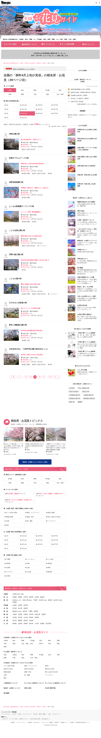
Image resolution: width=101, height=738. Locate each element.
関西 (53, 39)
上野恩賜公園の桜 (74, 395)
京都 (57, 39)
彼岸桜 (8, 563)
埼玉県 (41, 600)
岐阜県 (25, 611)
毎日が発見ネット (46, 719)
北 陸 (6, 608)
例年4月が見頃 (49, 669)
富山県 (20, 608)
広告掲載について (64, 722)
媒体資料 (57, 722)
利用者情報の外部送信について (82, 722)
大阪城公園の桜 (88, 395)
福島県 (42, 597)
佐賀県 (20, 623)
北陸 (44, 39)
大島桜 (8, 567)
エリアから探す (11, 44)
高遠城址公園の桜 (74, 398)
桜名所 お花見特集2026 (10, 39)
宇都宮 (60, 600)
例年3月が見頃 (28, 669)
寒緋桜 (50, 563)
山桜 (28, 567)
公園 (7, 521)
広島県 (15, 617)
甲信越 (39, 39)
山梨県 (15, 605)
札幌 (18, 594)
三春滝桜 (71, 388)
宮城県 (15, 597)
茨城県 (15, 602)
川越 (45, 600)
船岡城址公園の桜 (89, 398)
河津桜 (8, 576)
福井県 (26, 608)
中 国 (6, 617)
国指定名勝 (9, 517)
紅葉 (50, 714)
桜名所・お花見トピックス (12, 688)
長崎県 (26, 623)
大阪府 (15, 614)
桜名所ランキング (30, 44)
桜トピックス (89, 44)
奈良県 (31, 614)
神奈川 (41, 643)
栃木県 (55, 600)
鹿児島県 (48, 623)
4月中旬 (39, 113)
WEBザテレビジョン (23, 719)
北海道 (21, 39)
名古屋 (19, 611)
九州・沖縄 (72, 39)
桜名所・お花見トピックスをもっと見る (35, 462)
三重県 (30, 611)
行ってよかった (49, 44)
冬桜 (28, 563)
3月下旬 (55, 109)
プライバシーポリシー (21, 722)
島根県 (37, 617)
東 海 (6, 611)
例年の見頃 (27, 688)
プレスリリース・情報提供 (47, 722)
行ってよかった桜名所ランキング (55, 683)
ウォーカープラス (6, 714)
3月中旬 (39, 109)
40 (39, 377)
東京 (34, 39)
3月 (7, 109)
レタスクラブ (5, 719)
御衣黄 (50, 572)
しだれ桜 (50, 559)
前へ (14, 377)
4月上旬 (24, 544)
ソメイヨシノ (31, 559)
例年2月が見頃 (8, 669)
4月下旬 (55, 113)
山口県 (26, 617)
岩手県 (26, 597)
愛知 (58, 643)
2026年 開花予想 (50, 688)
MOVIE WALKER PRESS (35, 719)
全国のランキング (15, 493)
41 (44, 377)
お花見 (19, 714)
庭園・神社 (30, 517)
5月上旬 (24, 118)
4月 (7, 113)
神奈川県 (25, 600)
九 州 (6, 623)
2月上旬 (24, 105)
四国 (65, 39)
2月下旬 (55, 105)
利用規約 (13, 722)
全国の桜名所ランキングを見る (86, 104)
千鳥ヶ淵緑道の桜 (83, 388)
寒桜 (49, 567)
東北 (26, 39)
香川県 (15, 620)
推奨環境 (30, 722)
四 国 (6, 620)
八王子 (19, 600)
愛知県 (15, 611)
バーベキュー (52, 521)
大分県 (37, 623)
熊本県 (31, 623)
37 (26, 377)
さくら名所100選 (68, 44)
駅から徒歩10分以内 (54, 517)
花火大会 (35, 714)
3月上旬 (24, 109)
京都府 (20, 614)
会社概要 (72, 722)
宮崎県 (42, 623)
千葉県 (35, 600)
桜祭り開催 (51, 512)
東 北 (6, 597)
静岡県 (36, 611)
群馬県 (50, 600)
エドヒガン (9, 572)
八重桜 (8, 559)
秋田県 (31, 597)
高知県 (31, 620)
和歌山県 (37, 614)
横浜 (30, 600)
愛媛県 (20, 620)
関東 (30, 39)
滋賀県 (44, 614)
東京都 (15, 600)
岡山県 (20, 617)
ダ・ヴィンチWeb (14, 719)
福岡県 (15, 623)
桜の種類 (6, 693)
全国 (5, 655)
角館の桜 (71, 402)
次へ (55, 377)
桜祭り (47, 666)
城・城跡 (29, 521)
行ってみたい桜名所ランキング (34, 683)
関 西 (6, 614)
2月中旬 (39, 105)
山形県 (37, 597)
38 (30, 377)
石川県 (15, 608)
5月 (7, 118)
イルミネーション (56, 714)
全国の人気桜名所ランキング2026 (23, 69)
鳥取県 (31, 617)
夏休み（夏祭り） (43, 714)
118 (50, 377)
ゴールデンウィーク (27, 714)
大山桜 (29, 572)
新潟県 (26, 605)
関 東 (6, 600)
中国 (61, 39)
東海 (49, 39)
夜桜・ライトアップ (33, 512)
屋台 (7, 525)
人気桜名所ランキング (10, 683)
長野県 (20, 605)
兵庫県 (26, 614)
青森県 (20, 597)
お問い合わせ (37, 722)
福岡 (5, 647)
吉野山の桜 (85, 391)
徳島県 (26, 620)
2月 (7, 105)
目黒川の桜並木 (74, 391)
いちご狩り (14, 714)
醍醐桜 (80, 402)
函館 (22, 594)
